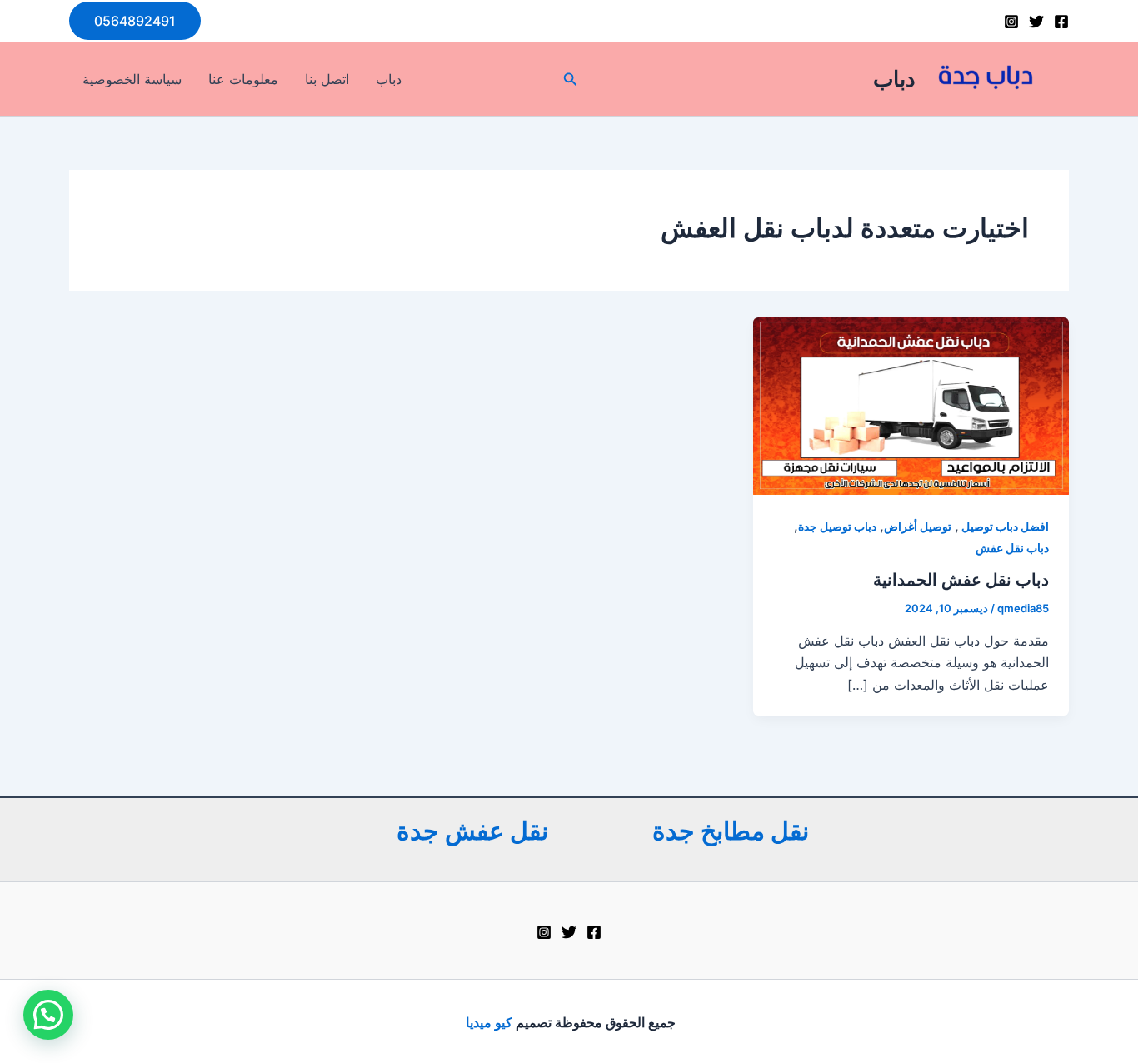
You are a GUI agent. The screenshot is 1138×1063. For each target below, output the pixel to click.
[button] (135, 21)
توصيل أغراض (917, 526)
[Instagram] (1011, 21)
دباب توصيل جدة (837, 526)
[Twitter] (1036, 21)
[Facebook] (1061, 21)
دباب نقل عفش (1012, 548)
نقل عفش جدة (472, 831)
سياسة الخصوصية (132, 79)
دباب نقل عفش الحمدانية (961, 580)
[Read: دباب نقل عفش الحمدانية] (911, 405)
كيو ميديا (487, 1022)
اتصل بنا (327, 79)
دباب (894, 79)
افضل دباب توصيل (1004, 526)
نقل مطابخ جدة (730, 831)
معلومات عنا (243, 79)
